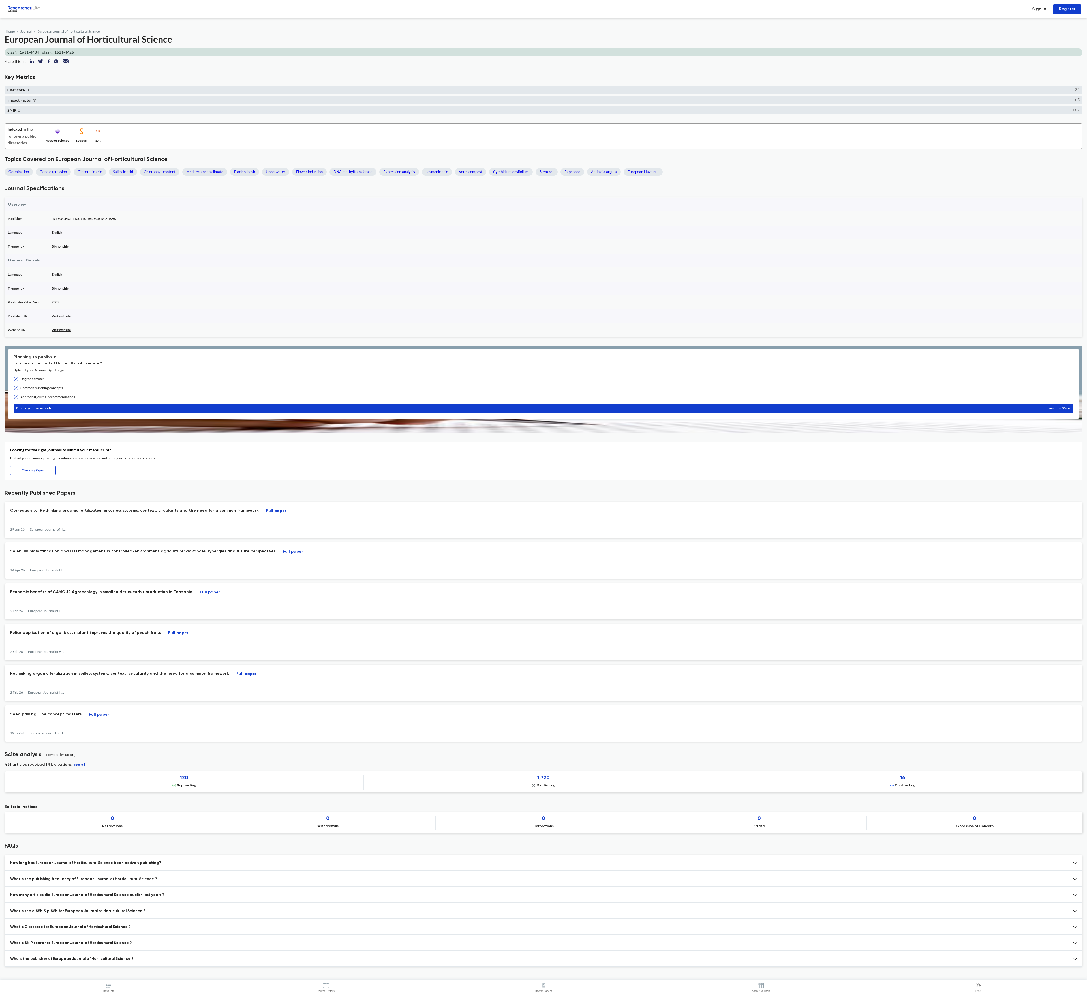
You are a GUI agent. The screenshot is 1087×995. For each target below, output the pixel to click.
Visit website (61, 316)
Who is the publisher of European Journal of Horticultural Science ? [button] (72, 959)
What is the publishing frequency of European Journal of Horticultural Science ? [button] (83, 879)
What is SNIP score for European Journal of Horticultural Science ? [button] (71, 943)
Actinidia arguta (604, 172)
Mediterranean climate (204, 172)
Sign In (1039, 9)
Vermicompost (470, 172)
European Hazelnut (643, 172)
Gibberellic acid (90, 172)
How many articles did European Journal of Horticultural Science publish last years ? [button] (87, 895)
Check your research (543, 408)
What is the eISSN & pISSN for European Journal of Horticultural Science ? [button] (77, 911)
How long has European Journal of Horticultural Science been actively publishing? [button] (85, 863)
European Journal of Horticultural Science (68, 31)
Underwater (275, 172)
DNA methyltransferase (353, 172)
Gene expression (53, 172)
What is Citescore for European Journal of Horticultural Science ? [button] (70, 927)
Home (10, 31)
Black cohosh (244, 172)
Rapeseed (572, 172)
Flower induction (309, 172)
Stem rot (547, 172)
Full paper (276, 511)
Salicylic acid (123, 172)
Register (1067, 9)
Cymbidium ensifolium (511, 172)
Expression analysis (399, 172)
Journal (26, 31)
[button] (27, 89)
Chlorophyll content (160, 172)
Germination (18, 172)
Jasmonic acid (437, 172)
